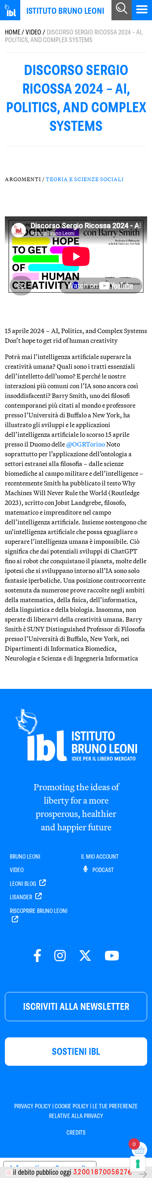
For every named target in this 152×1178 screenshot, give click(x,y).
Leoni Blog (23, 884)
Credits (76, 1133)
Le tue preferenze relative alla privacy (93, 1111)
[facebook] (37, 956)
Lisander (21, 897)
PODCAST (102, 870)
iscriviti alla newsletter (76, 1006)
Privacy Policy (32, 1106)
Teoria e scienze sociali (85, 179)
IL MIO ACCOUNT (100, 857)
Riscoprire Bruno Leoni (38, 911)
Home (12, 32)
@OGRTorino (85, 444)
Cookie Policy (72, 1106)
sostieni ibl (76, 1051)
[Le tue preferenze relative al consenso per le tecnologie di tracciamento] (138, 1164)
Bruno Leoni (25, 857)
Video (33, 32)
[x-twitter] (85, 956)
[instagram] (60, 956)
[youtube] (112, 956)
